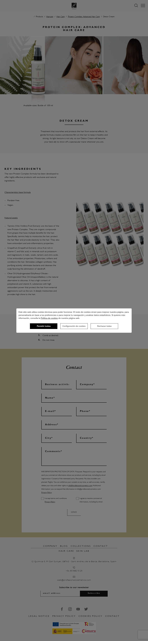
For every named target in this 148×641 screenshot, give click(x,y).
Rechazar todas (104, 326)
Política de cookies (49, 318)
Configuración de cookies (74, 326)
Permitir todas (44, 326)
